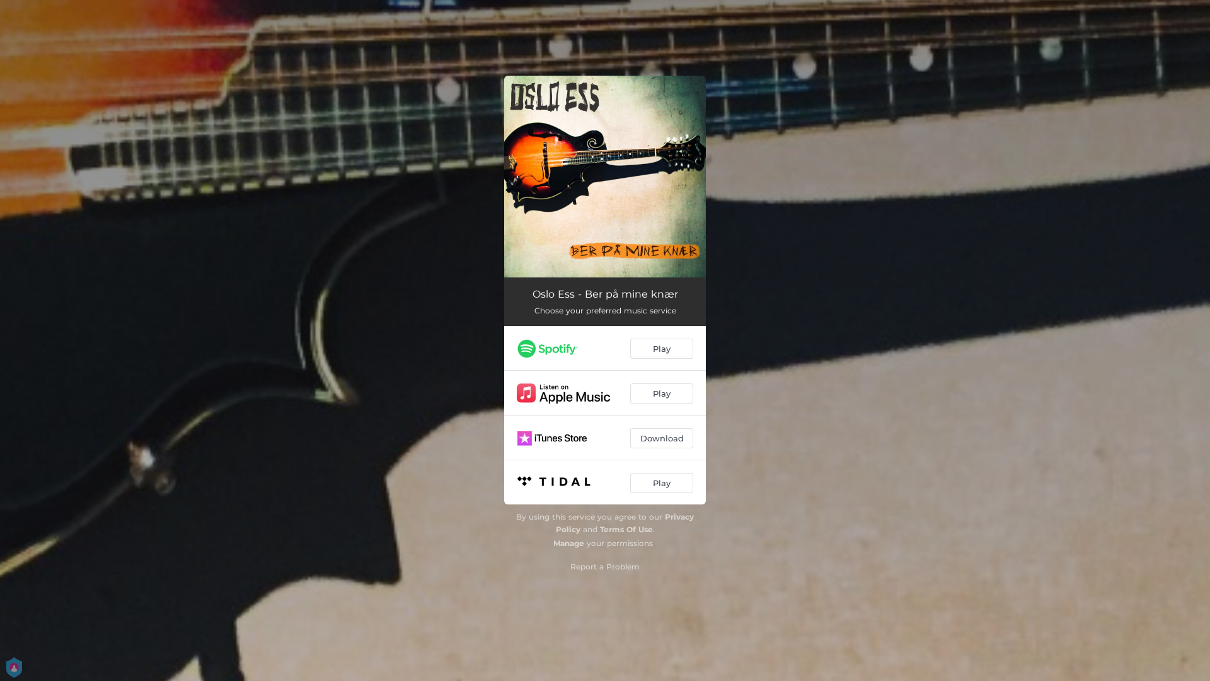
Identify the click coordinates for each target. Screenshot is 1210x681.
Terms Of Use (626, 529)
